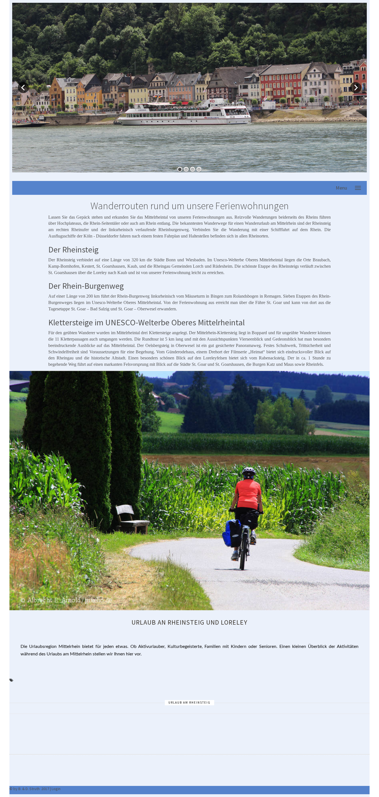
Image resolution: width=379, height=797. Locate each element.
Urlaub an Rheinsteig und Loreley (189, 622)
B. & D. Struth (29, 788)
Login (56, 788)
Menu (341, 188)
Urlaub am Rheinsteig (189, 702)
